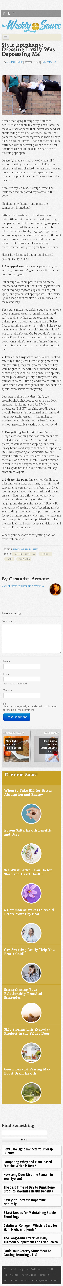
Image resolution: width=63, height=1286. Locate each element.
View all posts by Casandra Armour (23, 586)
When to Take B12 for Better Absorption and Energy (28, 792)
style (10, 559)
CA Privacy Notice (29, 1274)
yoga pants (24, 559)
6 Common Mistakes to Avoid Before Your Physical (29, 911)
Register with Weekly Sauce (30, 1269)
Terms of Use (45, 1274)
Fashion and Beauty (22, 549)
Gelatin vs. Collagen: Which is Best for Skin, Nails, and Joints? (30, 1227)
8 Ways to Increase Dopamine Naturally (25, 1201)
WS (5, 1269)
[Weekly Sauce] (31, 26)
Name (6, 661)
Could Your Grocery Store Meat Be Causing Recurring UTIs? (27, 1252)
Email (6, 674)
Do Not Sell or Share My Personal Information (39, 1280)
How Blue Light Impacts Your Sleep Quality (28, 1151)
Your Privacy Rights (11, 1274)
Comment (7, 621)
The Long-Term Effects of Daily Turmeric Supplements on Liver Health (31, 1240)
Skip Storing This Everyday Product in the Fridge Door (27, 1031)
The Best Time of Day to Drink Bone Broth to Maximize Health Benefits (29, 1189)
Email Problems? (10, 1280)
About (13, 1269)
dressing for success (25, 553)
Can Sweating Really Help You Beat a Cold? (29, 951)
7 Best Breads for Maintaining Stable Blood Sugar (30, 1214)
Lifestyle (35, 549)
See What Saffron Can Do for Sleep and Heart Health (28, 871)
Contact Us (50, 1269)
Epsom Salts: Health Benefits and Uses (28, 831)
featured (46, 553)
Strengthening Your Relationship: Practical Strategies (23, 993)
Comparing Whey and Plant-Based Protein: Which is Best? (28, 1163)
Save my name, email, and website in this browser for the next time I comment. (30, 708)
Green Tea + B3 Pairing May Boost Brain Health (27, 1070)
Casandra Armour (14, 62)
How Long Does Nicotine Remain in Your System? (28, 1176)
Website (7, 690)
